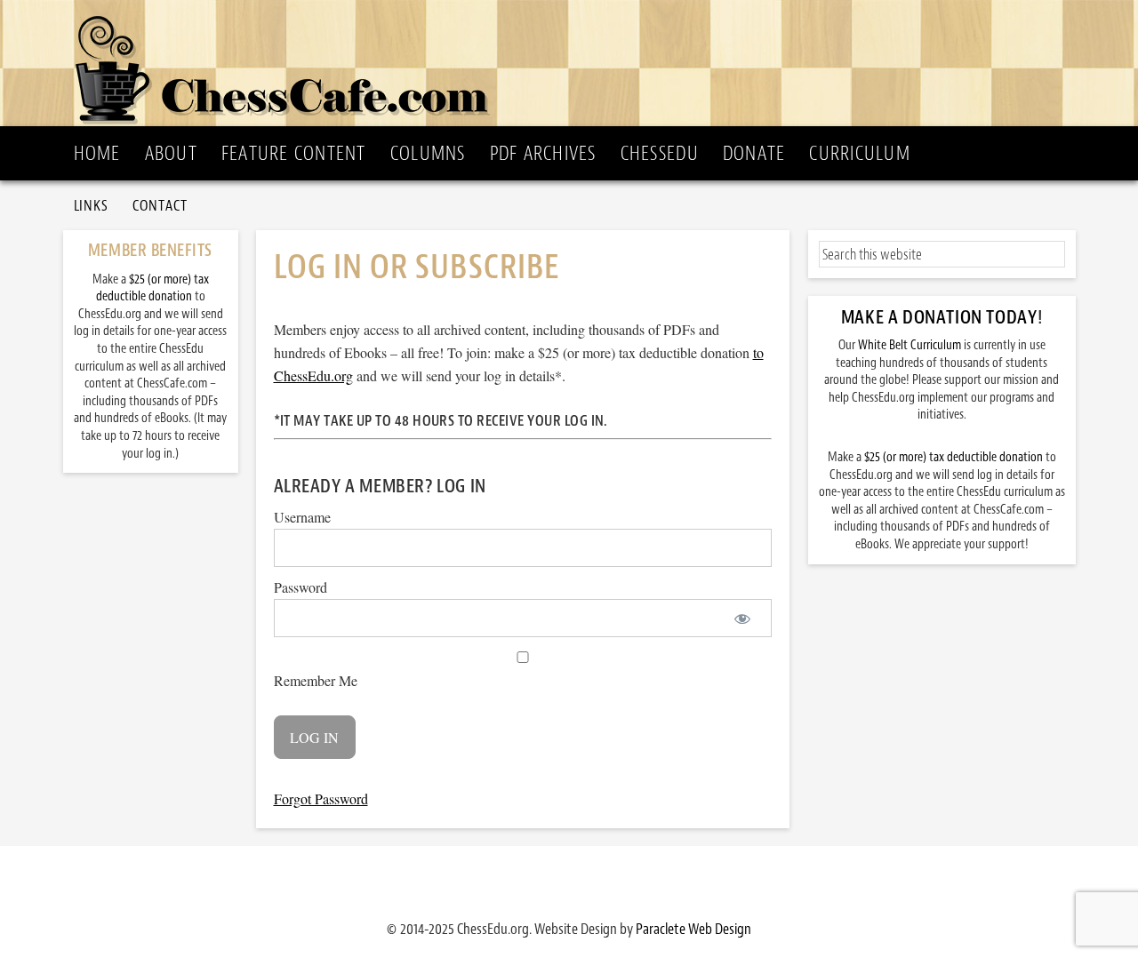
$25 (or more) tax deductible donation (953, 457)
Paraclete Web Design (693, 928)
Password (300, 587)
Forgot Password (321, 798)
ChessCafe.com (575, 63)
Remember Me (315, 680)
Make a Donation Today (939, 317)
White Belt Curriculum (909, 345)
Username (302, 516)
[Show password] (743, 618)
